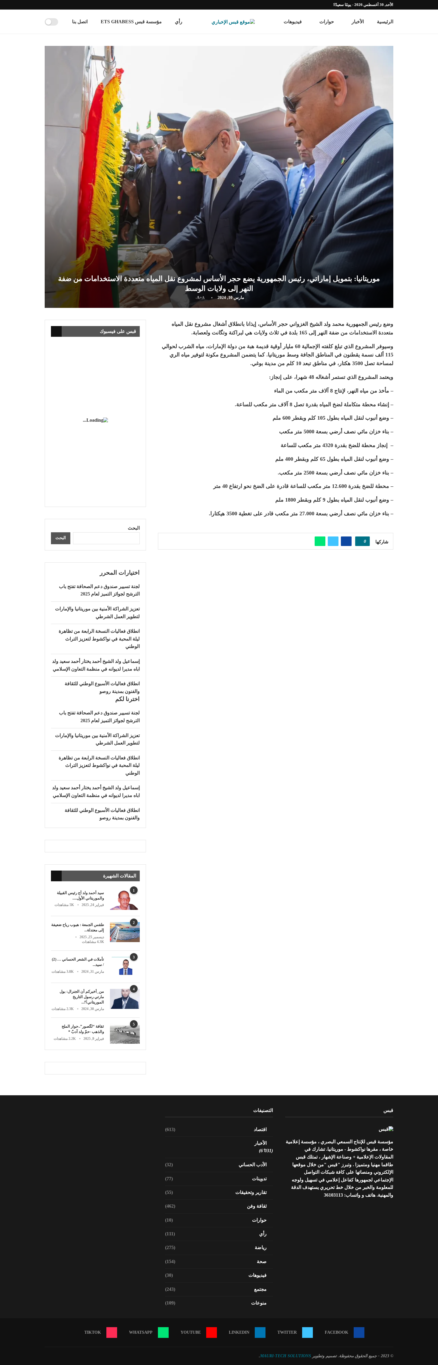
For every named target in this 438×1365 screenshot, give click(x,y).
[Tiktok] (46, 5)
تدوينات (216, 1178)
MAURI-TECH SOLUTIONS (285, 1356)
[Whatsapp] (53, 5)
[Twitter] (73, 5)
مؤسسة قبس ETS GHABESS (131, 21)
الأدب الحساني (216, 1164)
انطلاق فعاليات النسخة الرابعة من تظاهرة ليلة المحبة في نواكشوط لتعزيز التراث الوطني (99, 639)
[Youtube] (59, 5)
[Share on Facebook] (346, 541)
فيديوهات (293, 21)
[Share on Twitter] (333, 541)
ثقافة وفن (216, 1206)
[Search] (65, 22)
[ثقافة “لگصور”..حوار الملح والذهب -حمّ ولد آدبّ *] (125, 1034)
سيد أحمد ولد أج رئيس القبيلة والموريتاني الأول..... (80, 895)
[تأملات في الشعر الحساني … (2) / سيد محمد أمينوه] (125, 967)
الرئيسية (385, 21)
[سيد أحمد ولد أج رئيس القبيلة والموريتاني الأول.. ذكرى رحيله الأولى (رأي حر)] (125, 900)
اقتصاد (216, 1129)
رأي (178, 21)
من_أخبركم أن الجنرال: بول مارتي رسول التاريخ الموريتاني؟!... (82, 996)
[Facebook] (80, 5)
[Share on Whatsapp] (320, 541)
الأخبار (358, 21)
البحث (134, 528)
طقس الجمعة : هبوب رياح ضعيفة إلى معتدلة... (77, 927)
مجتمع (216, 1289)
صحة (216, 1261)
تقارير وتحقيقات (216, 1192)
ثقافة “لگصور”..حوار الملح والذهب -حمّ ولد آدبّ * (83, 1029)
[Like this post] (360, 541)
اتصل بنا (80, 21)
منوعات (216, 1302)
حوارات (326, 21)
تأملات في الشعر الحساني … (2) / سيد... (78, 962)
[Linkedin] (66, 5)
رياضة (216, 1247)
